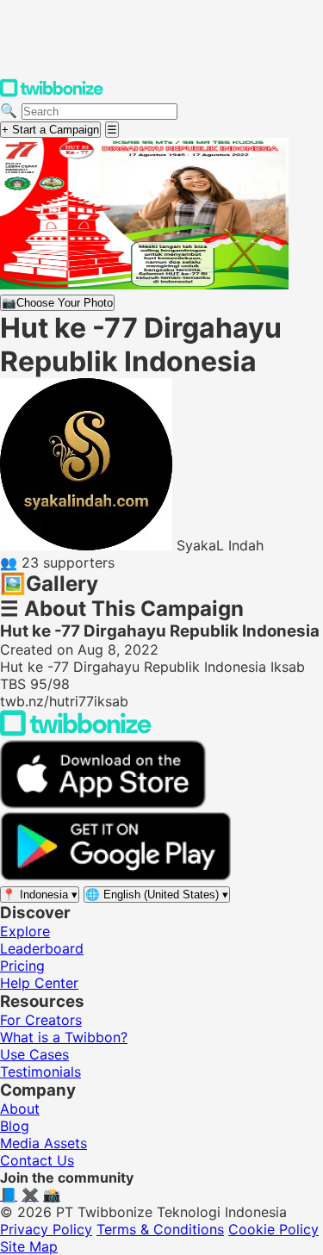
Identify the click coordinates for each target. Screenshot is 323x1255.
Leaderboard (42, 948)
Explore (25, 931)
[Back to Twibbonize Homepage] (76, 731)
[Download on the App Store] (103, 803)
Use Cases (34, 1054)
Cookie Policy (273, 1229)
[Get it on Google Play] (115, 876)
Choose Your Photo (57, 302)
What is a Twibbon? (63, 1037)
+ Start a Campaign (50, 129)
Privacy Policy (46, 1229)
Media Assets (43, 1143)
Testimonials (40, 1071)
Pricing (22, 965)
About (20, 1108)
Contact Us (37, 1160)
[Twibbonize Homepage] (51, 93)
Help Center (39, 982)
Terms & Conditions (160, 1229)
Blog (14, 1125)
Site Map (29, 1246)
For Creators (41, 1019)
